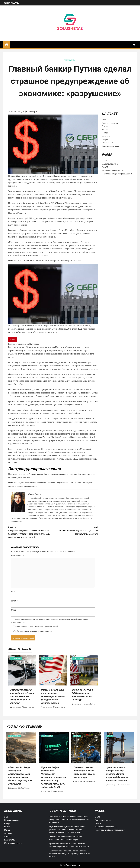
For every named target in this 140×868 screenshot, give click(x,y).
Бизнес (105, 129)
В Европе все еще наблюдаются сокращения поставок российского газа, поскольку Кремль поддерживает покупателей (29, 532)
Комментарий (18, 555)
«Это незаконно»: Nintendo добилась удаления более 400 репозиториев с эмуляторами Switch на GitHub (69, 854)
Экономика (69, 60)
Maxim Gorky (16, 111)
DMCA (105, 167)
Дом (104, 119)
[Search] (134, 44)
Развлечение (14, 736)
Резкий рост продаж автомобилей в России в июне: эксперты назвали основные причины (22, 696)
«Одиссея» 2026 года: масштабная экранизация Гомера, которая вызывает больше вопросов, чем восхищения (69, 819)
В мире (105, 126)
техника (106, 136)
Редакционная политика (113, 170)
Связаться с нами (110, 163)
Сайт (13, 609)
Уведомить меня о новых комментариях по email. (35, 626)
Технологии (47, 736)
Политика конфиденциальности (117, 173)
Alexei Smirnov (29, 707)
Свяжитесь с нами (110, 145)
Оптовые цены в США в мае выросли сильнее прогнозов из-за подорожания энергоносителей (52, 696)
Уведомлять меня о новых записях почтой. (32, 631)
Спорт (105, 139)
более (12, 339)
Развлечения (107, 142)
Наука (105, 132)
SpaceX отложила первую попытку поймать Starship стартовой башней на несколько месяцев (117, 774)
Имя (13, 591)
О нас (104, 160)
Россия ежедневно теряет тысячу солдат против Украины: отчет (78, 530)
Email (14, 600)
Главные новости (110, 122)
